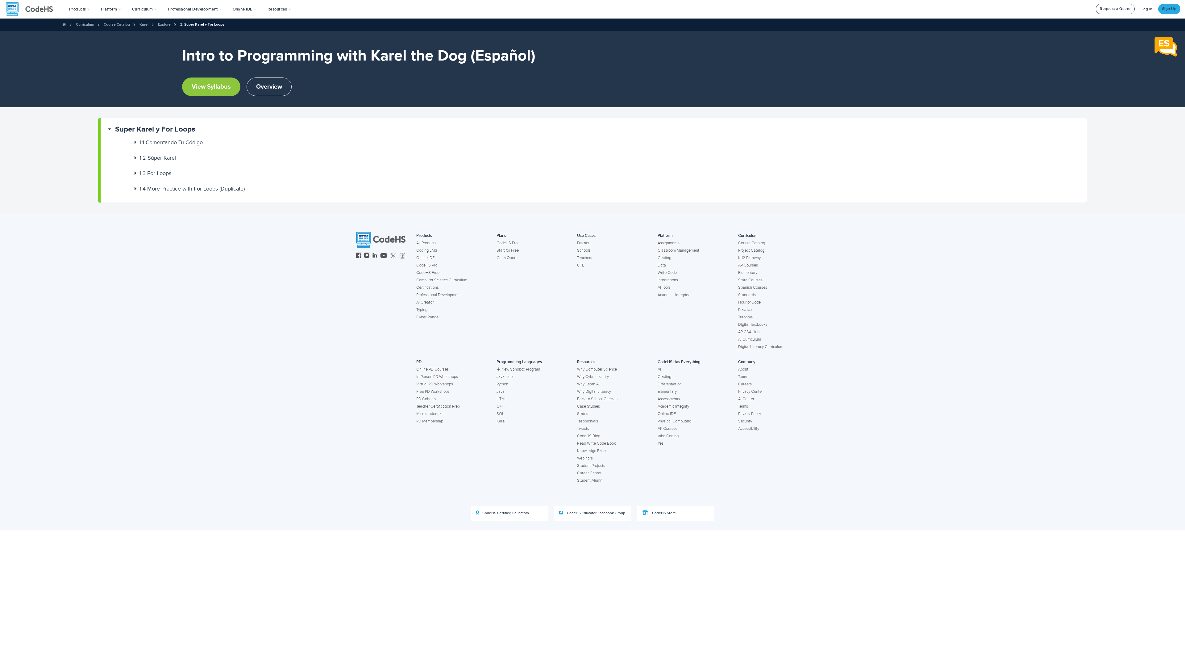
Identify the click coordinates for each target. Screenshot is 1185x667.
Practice (745, 309)
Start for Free (508, 250)
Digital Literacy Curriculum (760, 346)
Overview (269, 86)
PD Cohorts (426, 398)
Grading (664, 257)
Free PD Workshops (433, 391)
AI (659, 369)
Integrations (668, 280)
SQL (500, 413)
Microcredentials (430, 413)
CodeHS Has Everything (679, 362)
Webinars (585, 458)
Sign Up (1169, 8)
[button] (79, 9)
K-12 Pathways (750, 257)
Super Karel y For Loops (155, 129)
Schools (584, 250)
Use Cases (586, 235)
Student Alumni (590, 480)
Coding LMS (426, 250)
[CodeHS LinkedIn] (374, 256)
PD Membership (429, 421)
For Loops (155, 173)
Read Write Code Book (596, 443)
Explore (164, 24)
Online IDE (425, 257)
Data (662, 265)
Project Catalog (751, 250)
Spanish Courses (752, 287)
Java (501, 391)
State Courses (750, 280)
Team (742, 376)
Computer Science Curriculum (441, 280)
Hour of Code (749, 302)
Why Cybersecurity (593, 376)
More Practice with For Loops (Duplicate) (192, 188)
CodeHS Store (663, 513)
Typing (421, 309)
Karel (143, 24)
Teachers (584, 257)
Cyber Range (427, 317)
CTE (580, 265)
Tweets (583, 428)
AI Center (746, 398)
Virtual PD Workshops (434, 384)
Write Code (667, 272)
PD (419, 362)
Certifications (427, 287)
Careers (745, 384)
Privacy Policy (749, 413)
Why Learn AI (588, 384)
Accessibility (748, 428)
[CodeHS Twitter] (393, 256)
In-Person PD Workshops (437, 376)
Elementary (747, 272)
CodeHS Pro (426, 265)
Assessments (669, 398)
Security (745, 421)
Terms (743, 406)
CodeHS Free (427, 272)
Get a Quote (507, 257)
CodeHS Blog (588, 436)
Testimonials (587, 421)
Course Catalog (117, 24)
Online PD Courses (432, 369)
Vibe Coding (668, 436)
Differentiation (670, 384)
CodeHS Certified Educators (505, 513)
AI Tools (664, 287)
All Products (426, 243)
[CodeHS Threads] (402, 256)
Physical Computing (674, 421)
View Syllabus (211, 86)
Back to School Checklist (598, 398)
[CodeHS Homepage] (32, 9)
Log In (1147, 9)
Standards (747, 294)
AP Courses (748, 265)
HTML (502, 398)
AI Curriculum (749, 339)
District (583, 243)
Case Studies (588, 406)
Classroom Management (678, 250)
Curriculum (85, 24)
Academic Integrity (673, 294)
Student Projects (591, 465)
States (582, 413)
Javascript (505, 376)
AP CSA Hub (748, 331)
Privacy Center (750, 391)
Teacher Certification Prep (438, 406)
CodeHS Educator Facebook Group (595, 513)
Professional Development (438, 294)
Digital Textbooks (752, 324)
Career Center (589, 473)
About (743, 369)
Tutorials (745, 317)
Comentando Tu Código (171, 142)
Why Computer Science (597, 369)
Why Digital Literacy (594, 391)
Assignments (669, 243)
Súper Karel (157, 157)
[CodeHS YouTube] (383, 256)
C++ (500, 406)
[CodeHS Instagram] (366, 256)
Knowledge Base (591, 450)
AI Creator (425, 302)
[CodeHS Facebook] (358, 256)
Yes (660, 443)
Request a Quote (1115, 8)
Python (502, 384)
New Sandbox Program (520, 369)
